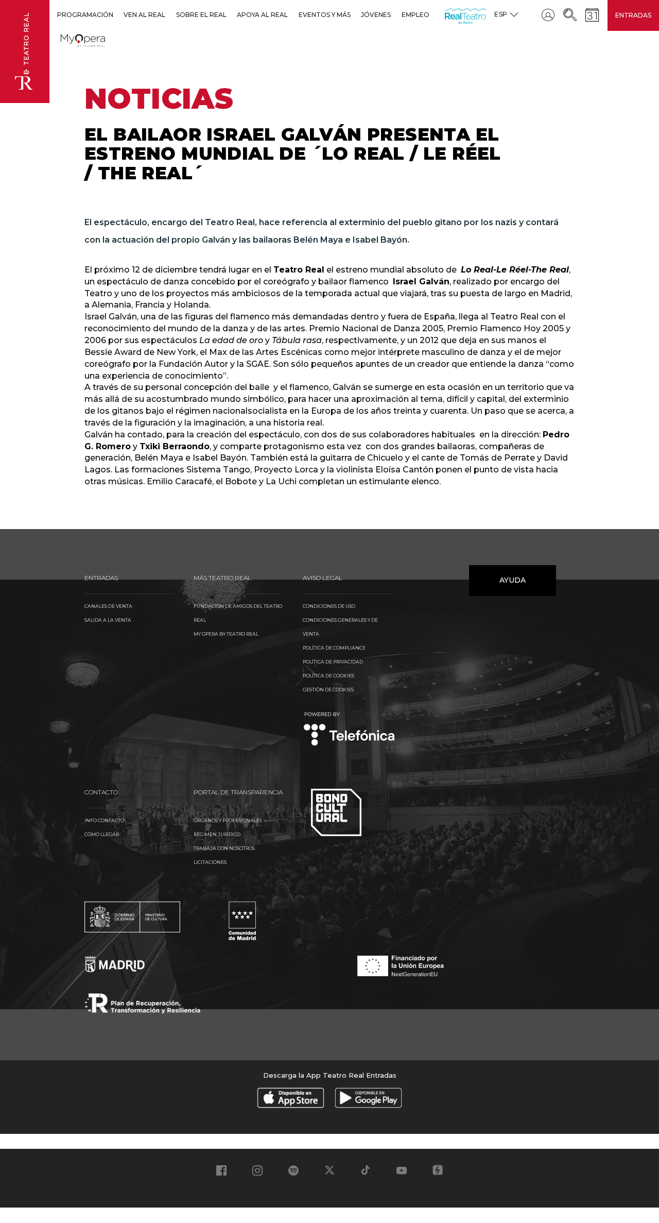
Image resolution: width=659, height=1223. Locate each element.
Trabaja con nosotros (224, 848)
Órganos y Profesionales (228, 820)
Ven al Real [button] (144, 15)
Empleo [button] (415, 15)
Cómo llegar (101, 834)
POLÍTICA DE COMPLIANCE (334, 648)
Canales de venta (108, 606)
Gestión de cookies (328, 689)
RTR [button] (447, 15)
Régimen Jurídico (217, 834)
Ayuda (512, 580)
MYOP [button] (67, 39)
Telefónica (349, 730)
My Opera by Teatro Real (226, 634)
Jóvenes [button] (376, 15)
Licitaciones (210, 862)
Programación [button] (85, 15)
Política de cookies (328, 675)
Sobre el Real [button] (201, 15)
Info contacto (104, 820)
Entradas (633, 15)
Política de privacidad (333, 662)
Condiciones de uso (329, 606)
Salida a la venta (107, 620)
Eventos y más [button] (325, 15)
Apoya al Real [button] (262, 15)
